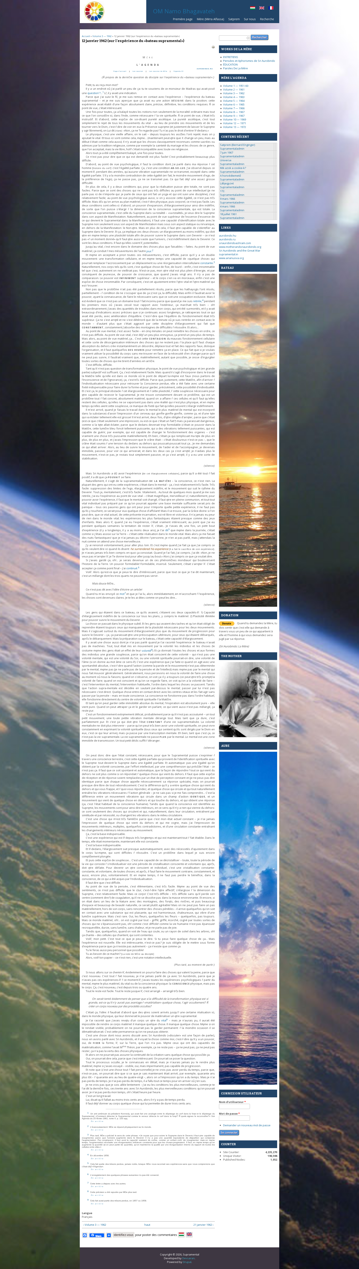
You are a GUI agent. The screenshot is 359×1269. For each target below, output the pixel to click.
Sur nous (250, 19)
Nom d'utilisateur (232, 1102)
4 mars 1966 (227, 206)
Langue (87, 1213)
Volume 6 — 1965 (234, 104)
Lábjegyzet (227, 183)
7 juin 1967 (226, 152)
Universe (225, 160)
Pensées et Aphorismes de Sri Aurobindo (249, 61)
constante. (207, 263)
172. (222, 191)
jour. (149, 251)
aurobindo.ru (227, 239)
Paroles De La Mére (235, 68)
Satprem (234, 19)
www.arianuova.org (231, 258)
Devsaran (188, 1258)
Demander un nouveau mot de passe (246, 1125)
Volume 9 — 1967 (234, 116)
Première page (183, 19)
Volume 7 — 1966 (234, 108)
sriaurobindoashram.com (235, 243)
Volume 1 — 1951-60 (235, 86)
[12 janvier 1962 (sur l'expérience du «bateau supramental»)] (270, 8)
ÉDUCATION (230, 64)
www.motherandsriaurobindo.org (240, 247)
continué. (132, 568)
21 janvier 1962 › (203, 1225)
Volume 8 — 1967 (234, 112)
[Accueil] (94, 21)
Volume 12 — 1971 (234, 123)
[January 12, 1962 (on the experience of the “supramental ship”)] (261, 8)
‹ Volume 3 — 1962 (94, 1225)
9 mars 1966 (227, 199)
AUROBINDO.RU (205, 68)
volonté (147, 650)
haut (147, 1225)
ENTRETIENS (230, 57)
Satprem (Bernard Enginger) (237, 145)
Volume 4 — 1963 (234, 97)
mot (123, 594)
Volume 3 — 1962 (102, 36)
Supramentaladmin (232, 148)
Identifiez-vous (123, 1235)
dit (167, 530)
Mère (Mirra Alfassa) (210, 19)
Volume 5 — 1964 (234, 101)
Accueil (86, 36)
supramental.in (228, 254)
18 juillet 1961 (228, 214)
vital (164, 1020)
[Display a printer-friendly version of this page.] (213, 47)
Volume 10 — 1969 (234, 119)
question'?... (95, 93)
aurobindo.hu (227, 235)
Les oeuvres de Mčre (158, 71)
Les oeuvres (138, 71)
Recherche (267, 19)
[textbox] (234, 38)
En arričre (97, 1121)
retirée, (198, 301)
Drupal (187, 1262)
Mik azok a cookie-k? (233, 168)
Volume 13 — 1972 (234, 127)
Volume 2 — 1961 (234, 89)
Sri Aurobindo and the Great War (239, 250)
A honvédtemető (230, 175)
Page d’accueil (120, 71)
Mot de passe (229, 1113)
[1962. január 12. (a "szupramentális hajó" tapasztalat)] (252, 8)
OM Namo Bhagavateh (184, 11)
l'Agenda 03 (178, 71)
